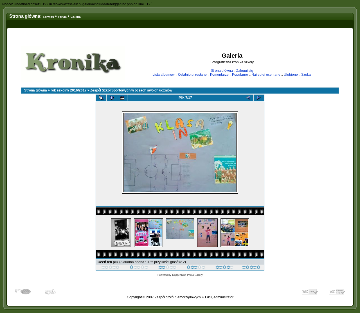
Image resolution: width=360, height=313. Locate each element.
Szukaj (306, 75)
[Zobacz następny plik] (259, 98)
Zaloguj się (244, 71)
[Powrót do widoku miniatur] (101, 98)
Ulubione (291, 75)
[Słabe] (139, 268)
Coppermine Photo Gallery (187, 275)
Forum (62, 16)
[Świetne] (251, 268)
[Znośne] (167, 268)
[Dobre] (196, 268)
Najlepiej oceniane (265, 75)
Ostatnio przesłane (192, 75)
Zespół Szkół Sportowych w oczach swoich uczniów (131, 90)
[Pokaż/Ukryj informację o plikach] (112, 98)
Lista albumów (163, 75)
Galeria (76, 16)
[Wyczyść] (110, 268)
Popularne (240, 75)
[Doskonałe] (224, 268)
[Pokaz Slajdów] (122, 98)
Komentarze (219, 75)
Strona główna (222, 71)
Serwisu (48, 16)
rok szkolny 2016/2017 (69, 90)
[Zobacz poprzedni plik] (248, 98)
